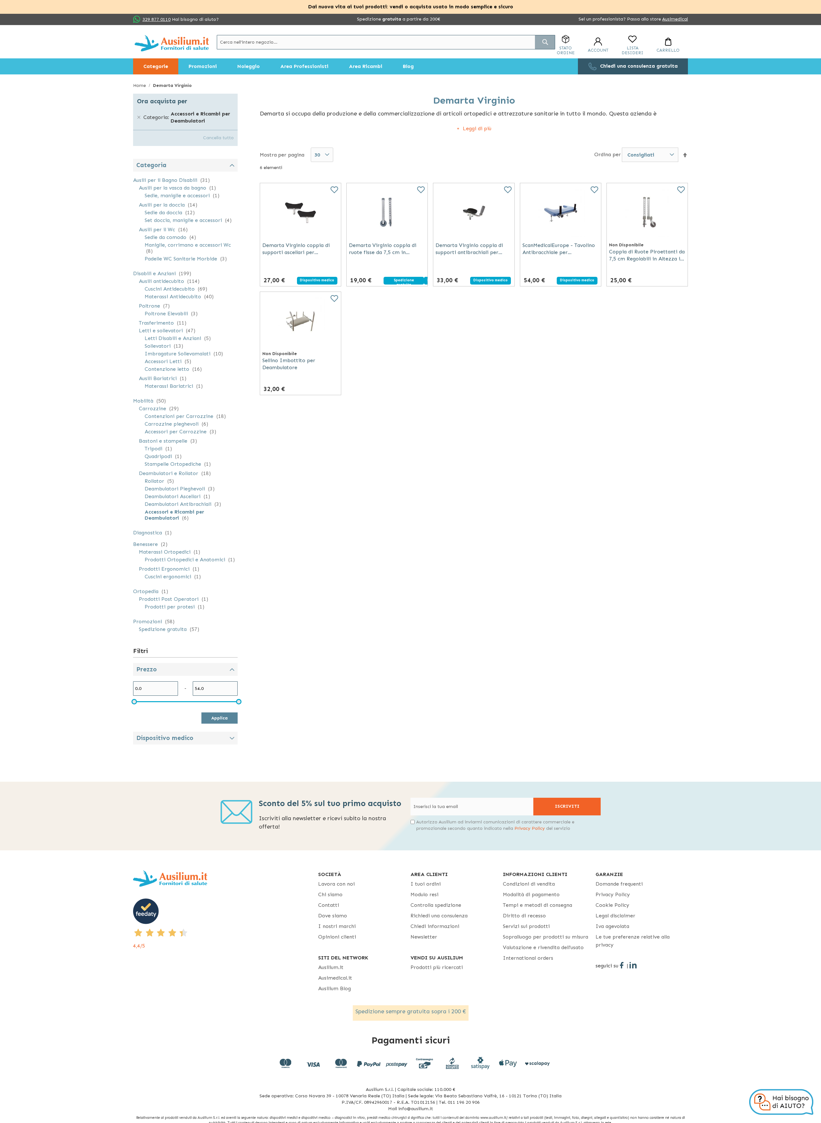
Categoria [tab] (151, 165)
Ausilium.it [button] (330, 967)
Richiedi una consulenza (439, 916)
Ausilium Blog (334, 988)
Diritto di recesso (524, 916)
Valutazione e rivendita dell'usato (543, 947)
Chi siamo (330, 894)
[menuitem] (155, 66)
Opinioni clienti (337, 937)
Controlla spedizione (435, 905)
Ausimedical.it (335, 978)
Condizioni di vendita (529, 884)
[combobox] (386, 42)
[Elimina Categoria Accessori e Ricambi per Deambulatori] (139, 117)
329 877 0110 (156, 19)
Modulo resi (424, 894)
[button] (685, 155)
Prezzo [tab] (146, 669)
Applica (219, 718)
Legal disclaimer (615, 916)
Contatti (328, 905)
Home (140, 85)
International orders (528, 958)
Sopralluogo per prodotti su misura (545, 937)
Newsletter (423, 937)
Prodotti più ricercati (436, 967)
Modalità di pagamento (531, 894)
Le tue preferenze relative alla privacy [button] (633, 941)
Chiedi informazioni (434, 926)
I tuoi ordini (425, 884)
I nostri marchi (337, 926)
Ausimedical (675, 19)
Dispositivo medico (164, 738)
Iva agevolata (612, 926)
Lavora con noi (336, 884)
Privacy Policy (529, 828)
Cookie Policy (612, 905)
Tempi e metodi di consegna (537, 905)
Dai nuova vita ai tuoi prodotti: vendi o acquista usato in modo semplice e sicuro (410, 7)
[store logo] (172, 43)
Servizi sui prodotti (526, 926)
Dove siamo (332, 916)
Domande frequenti (619, 884)
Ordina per (607, 154)
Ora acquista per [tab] (162, 101)
